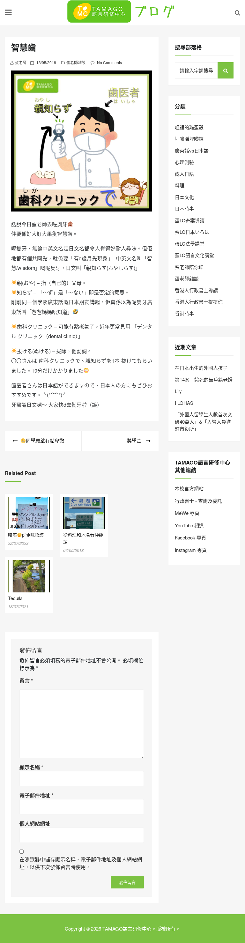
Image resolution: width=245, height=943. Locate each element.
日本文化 (184, 197)
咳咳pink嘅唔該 (26, 534)
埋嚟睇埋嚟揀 (189, 138)
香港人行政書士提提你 (199, 301)
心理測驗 (184, 162)
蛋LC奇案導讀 (189, 220)
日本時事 (184, 208)
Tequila (15, 598)
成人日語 (184, 173)
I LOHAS (184, 402)
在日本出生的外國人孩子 (201, 367)
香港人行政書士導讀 (196, 290)
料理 (179, 185)
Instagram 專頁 (191, 549)
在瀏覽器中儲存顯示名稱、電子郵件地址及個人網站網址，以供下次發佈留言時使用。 (80, 863)
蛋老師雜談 (75, 62)
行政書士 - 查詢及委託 (198, 500)
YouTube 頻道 (189, 525)
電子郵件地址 (36, 795)
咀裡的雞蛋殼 (189, 127)
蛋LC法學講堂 (189, 243)
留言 (26, 680)
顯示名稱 (31, 767)
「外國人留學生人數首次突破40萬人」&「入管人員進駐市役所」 (203, 421)
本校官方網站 (189, 488)
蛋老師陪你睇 (189, 267)
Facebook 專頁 (190, 537)
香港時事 (184, 313)
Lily (178, 391)
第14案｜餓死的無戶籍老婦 (204, 379)
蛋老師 (20, 62)
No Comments (109, 62)
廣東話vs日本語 (192, 150)
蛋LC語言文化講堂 (194, 255)
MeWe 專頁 (187, 512)
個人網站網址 (34, 823)
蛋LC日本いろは (192, 231)
